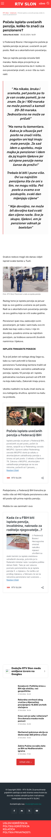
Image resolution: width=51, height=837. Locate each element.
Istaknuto (13, 13)
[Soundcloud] (22, 811)
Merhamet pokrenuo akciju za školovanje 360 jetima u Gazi (33, 733)
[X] (29, 811)
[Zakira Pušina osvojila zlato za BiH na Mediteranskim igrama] (9, 749)
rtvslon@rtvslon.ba (33, 804)
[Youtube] (37, 811)
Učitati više (24, 762)
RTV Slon (6, 13)
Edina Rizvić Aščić (11, 35)
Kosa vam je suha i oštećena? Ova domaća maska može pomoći (33, 718)
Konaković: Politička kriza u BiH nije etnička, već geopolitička (31, 688)
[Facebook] (14, 811)
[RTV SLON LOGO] (25, 3)
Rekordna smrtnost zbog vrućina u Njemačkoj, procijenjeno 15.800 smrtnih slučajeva (32, 703)
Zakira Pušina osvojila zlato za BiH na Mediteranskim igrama (31, 748)
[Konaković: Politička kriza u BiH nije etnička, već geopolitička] (9, 689)
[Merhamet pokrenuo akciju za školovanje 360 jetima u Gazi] (9, 734)
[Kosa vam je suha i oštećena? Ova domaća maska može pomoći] (9, 719)
